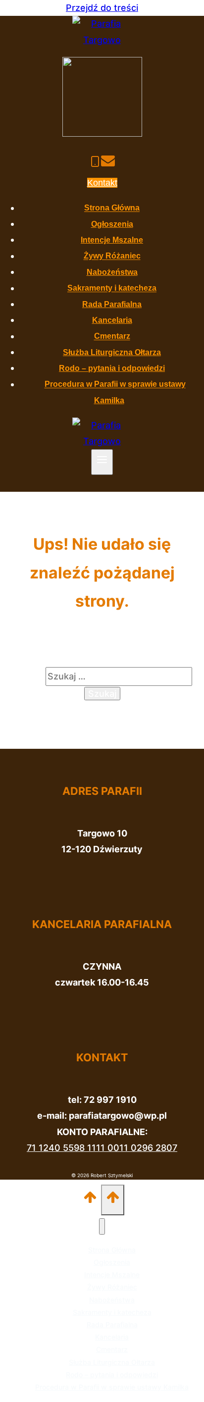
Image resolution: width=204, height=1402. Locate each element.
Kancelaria (112, 320)
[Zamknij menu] (101, 1226)
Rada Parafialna (112, 304)
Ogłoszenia (112, 224)
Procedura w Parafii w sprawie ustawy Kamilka (112, 1387)
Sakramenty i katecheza (111, 288)
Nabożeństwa (112, 272)
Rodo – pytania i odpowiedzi (112, 368)
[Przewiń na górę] (90, 1199)
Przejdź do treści (102, 7)
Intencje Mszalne (112, 240)
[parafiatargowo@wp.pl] (108, 163)
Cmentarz (112, 336)
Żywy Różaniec (112, 256)
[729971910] (95, 163)
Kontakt (102, 183)
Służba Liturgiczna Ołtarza (112, 352)
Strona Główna (112, 208)
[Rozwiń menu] (102, 461)
